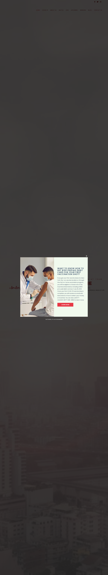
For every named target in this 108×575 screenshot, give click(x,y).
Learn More (65, 305)
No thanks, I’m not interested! (54, 319)
